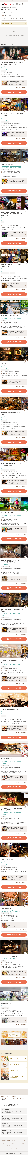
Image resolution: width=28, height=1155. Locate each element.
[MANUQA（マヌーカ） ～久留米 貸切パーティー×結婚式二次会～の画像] (14, 799)
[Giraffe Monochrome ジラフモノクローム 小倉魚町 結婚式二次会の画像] (14, 53)
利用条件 (14, 1140)
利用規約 (9, 1140)
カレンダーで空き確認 (15, 92)
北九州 (21, 1098)
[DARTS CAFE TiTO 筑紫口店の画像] (14, 947)
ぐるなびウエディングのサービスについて (13, 1145)
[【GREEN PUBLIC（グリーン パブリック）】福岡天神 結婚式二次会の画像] (14, 551)
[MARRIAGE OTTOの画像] (14, 994)
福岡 (18, 1098)
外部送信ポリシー (6, 1143)
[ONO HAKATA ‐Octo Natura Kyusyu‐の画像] (14, 307)
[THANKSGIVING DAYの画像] (14, 750)
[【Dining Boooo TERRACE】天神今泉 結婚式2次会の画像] (14, 600)
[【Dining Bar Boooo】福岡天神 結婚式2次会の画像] (14, 403)
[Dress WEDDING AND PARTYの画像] (14, 700)
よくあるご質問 (14, 1148)
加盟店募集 (23, 1143)
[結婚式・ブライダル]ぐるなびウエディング (9, 1096)
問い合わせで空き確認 (15, 190)
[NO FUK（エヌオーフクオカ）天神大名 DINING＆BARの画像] (14, 256)
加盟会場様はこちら (15, 1143)
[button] (14, 1111)
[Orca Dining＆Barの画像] (14, 899)
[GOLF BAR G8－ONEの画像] (14, 504)
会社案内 (4, 1140)
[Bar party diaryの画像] (14, 354)
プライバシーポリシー (21, 1140)
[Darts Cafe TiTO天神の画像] (14, 155)
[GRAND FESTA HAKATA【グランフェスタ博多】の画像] (14, 651)
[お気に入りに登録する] (25, 60)
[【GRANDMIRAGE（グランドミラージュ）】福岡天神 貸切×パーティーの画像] (14, 454)
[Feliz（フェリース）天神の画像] (14, 850)
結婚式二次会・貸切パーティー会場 (8, 1098)
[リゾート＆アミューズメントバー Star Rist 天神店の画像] (14, 104)
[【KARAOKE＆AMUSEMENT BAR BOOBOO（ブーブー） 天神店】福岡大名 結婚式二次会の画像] (14, 203)
